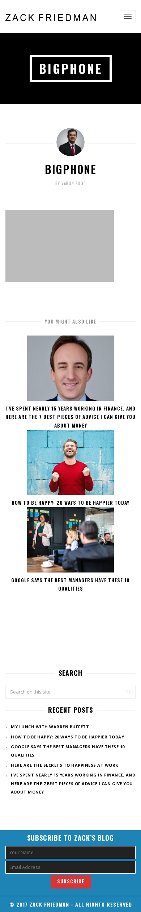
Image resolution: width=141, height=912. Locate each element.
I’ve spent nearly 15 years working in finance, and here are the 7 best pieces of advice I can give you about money (70, 417)
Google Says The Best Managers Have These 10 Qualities (70, 584)
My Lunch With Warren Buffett (50, 726)
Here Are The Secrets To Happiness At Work (64, 765)
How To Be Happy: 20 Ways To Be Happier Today (70, 502)
